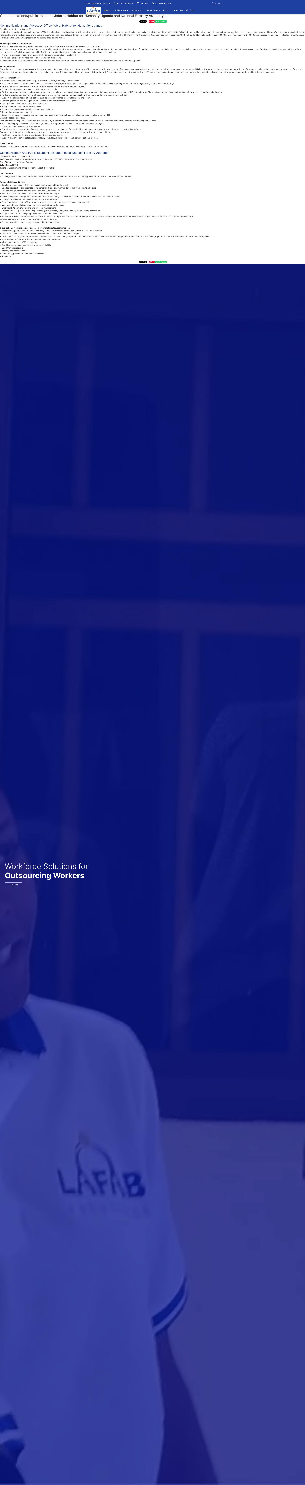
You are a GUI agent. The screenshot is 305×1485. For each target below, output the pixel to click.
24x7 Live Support (162, 3)
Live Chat (143, 3)
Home (106, 10)
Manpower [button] (136, 10)
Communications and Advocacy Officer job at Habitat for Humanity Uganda (51, 25)
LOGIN (191, 10)
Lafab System (153, 10)
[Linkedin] (215, 3)
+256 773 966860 (124, 3)
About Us (178, 10)
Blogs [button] (165, 10)
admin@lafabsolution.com (99, 3)
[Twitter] (219, 3)
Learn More (13, 885)
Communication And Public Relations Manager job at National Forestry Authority (54, 152)
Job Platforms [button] (119, 10)
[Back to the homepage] (93, 10)
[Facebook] (212, 3)
